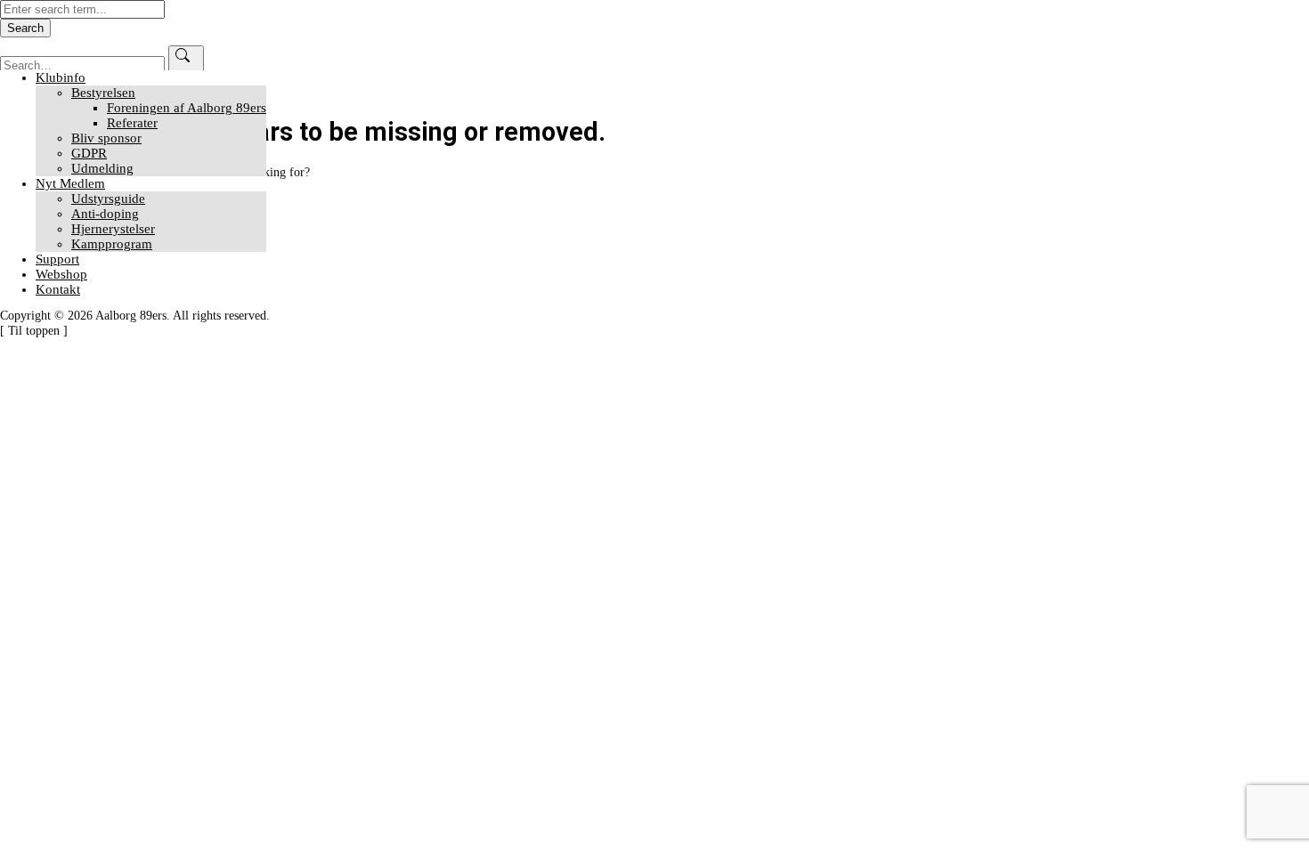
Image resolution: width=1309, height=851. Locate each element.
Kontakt (58, 289)
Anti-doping (105, 214)
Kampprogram (111, 244)
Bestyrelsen (103, 92)
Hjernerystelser (113, 229)
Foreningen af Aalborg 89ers (186, 108)
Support (57, 259)
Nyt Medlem (70, 183)
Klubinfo (60, 77)
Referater (132, 123)
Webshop (61, 274)
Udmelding (102, 168)
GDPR (89, 153)
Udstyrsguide (108, 198)
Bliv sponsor (106, 138)
